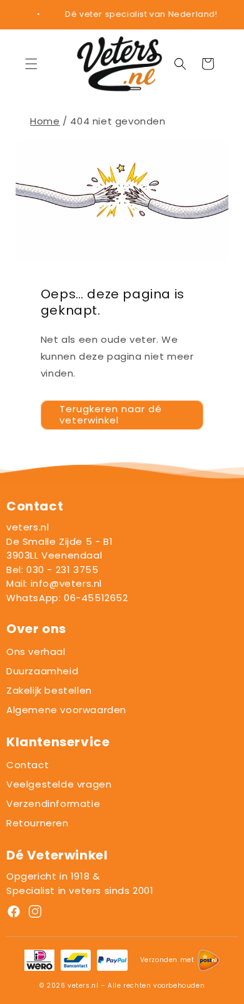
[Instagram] (35, 914)
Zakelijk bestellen (49, 690)
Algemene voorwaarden (66, 709)
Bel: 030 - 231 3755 (52, 569)
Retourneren (37, 822)
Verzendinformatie (53, 803)
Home (44, 121)
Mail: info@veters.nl (54, 583)
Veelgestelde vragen (58, 784)
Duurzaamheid (42, 670)
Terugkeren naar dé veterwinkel (110, 414)
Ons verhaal (36, 651)
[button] (31, 64)
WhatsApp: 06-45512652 (67, 597)
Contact (27, 764)
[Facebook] (13, 914)
